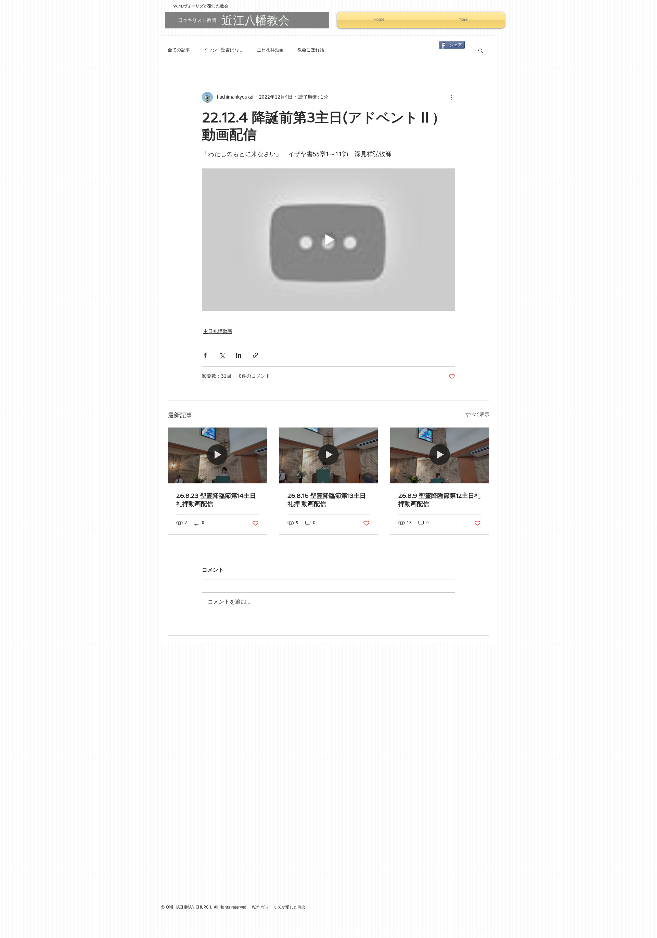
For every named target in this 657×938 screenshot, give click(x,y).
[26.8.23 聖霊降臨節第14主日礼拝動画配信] (217, 455)
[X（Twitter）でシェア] (222, 355)
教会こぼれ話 (310, 50)
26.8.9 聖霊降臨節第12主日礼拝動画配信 (439, 499)
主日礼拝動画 (270, 50)
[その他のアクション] (451, 97)
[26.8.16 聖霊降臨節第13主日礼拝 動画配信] (328, 455)
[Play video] (328, 239)
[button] (480, 50)
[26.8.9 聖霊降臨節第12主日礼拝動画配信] (439, 455)
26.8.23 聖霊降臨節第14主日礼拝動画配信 (216, 499)
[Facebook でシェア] (205, 355)
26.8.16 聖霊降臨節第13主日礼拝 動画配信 (326, 499)
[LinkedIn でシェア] (238, 355)
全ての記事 (179, 50)
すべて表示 (477, 414)
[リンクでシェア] (255, 355)
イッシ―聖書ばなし (223, 50)
